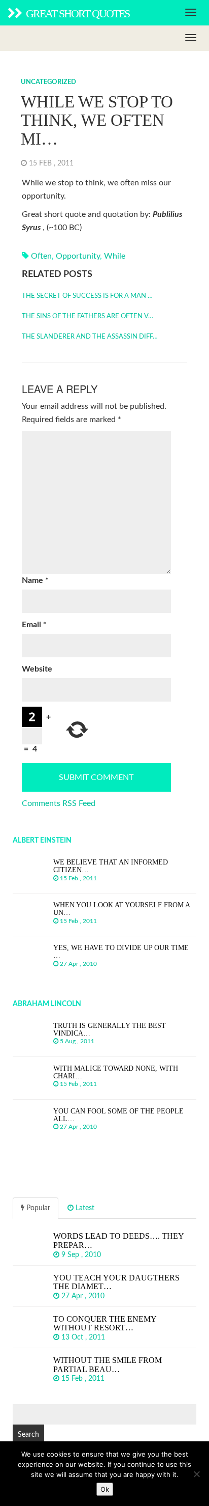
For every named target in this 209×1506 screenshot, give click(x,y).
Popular (37, 1208)
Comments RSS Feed (58, 803)
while (114, 256)
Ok (104, 1489)
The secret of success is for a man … (87, 296)
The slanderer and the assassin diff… (90, 336)
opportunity (78, 256)
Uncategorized (48, 82)
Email (34, 625)
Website (37, 669)
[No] (196, 1474)
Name (35, 580)
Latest (84, 1208)
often (41, 256)
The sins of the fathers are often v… (87, 316)
